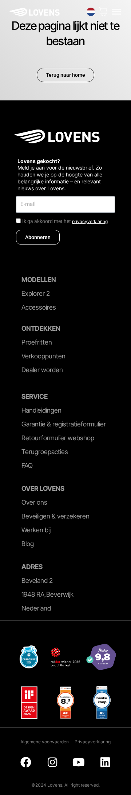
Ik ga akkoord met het (65, 221)
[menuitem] (91, 12)
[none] (91, 12)
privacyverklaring (90, 221)
